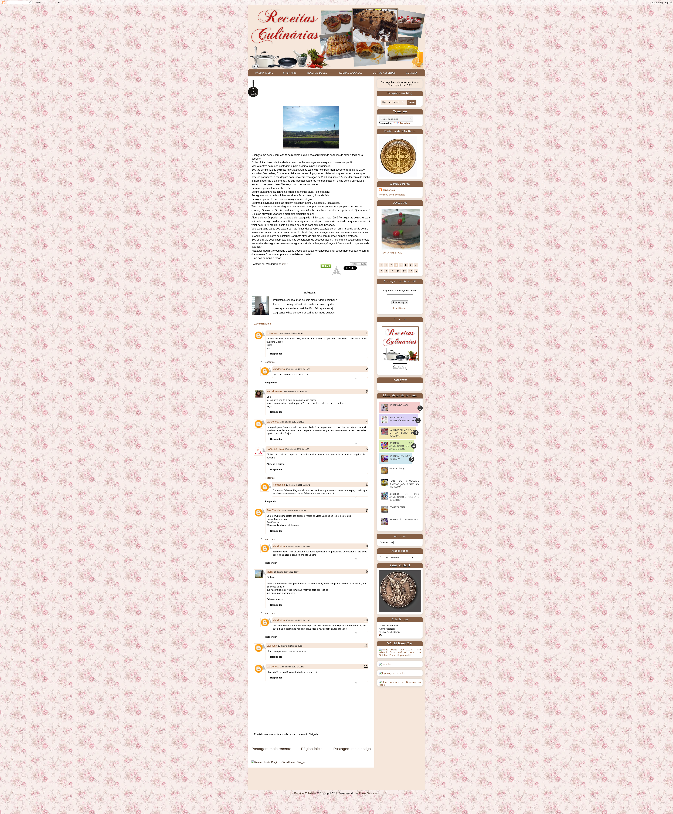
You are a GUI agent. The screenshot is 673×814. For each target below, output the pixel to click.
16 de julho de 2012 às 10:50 (292, 422)
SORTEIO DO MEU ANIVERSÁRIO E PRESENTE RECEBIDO (404, 497)
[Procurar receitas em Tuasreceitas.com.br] (392, 673)
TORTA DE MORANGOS (394, 252)
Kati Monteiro (274, 391)
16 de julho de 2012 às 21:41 (298, 620)
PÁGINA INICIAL (264, 73)
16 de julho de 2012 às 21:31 (290, 646)
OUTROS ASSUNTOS (384, 73)
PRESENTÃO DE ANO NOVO (403, 519)
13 (410, 271)
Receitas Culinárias (305, 793)
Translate (405, 123)
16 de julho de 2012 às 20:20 (286, 572)
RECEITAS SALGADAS (350, 73)
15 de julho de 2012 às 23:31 (298, 369)
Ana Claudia (273, 510)
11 (398, 271)
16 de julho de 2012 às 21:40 (292, 667)
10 (391, 271)
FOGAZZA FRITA (397, 507)
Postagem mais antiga (352, 749)
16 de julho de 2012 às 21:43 (298, 485)
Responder (276, 353)
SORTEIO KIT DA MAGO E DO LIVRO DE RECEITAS (401, 433)
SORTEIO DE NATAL (399, 405)
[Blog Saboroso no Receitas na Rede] (400, 684)
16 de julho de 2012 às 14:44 (293, 510)
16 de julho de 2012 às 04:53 (295, 391)
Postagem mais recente (271, 749)
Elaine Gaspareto (369, 793)
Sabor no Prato (275, 448)
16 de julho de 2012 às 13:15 (297, 449)
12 (404, 271)
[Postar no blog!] (355, 264)
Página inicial (312, 749)
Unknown (272, 333)
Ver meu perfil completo (392, 194)
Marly (270, 571)
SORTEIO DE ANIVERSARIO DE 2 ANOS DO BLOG (400, 446)
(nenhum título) (396, 468)
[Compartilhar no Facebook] (362, 264)
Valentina (272, 645)
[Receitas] (385, 664)
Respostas (269, 362)
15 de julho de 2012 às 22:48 (290, 333)
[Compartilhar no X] (358, 264)
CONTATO (411, 73)
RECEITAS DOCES (317, 73)
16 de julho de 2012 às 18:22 (298, 546)
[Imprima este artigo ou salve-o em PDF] (326, 266)
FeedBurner (400, 308)
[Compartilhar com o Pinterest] (365, 264)
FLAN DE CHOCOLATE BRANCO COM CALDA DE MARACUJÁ (404, 484)
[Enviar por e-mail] (352, 264)
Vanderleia (279, 368)
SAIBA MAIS (290, 73)
